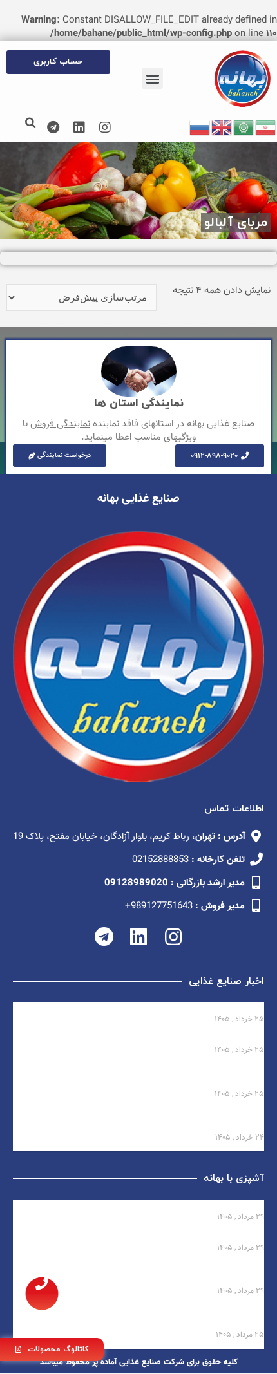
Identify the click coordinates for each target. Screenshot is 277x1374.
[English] (222, 127)
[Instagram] (105, 127)
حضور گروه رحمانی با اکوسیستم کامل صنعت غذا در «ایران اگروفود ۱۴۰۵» (143, 1077)
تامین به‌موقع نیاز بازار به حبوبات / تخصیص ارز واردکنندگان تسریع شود (138, 1120)
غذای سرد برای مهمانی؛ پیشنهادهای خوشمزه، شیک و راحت (142, 1236)
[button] (152, 78)
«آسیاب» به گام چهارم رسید (205, 1039)
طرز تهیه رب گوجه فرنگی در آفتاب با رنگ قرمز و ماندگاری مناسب (142, 1274)
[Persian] (266, 127)
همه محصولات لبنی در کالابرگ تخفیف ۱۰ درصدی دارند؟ (148, 1008)
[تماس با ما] (42, 1293)
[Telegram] (53, 127)
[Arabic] (244, 127)
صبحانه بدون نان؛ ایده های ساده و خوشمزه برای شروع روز (144, 1205)
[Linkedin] (79, 127)
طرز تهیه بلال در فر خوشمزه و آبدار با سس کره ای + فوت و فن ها (139, 1317)
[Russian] (200, 127)
